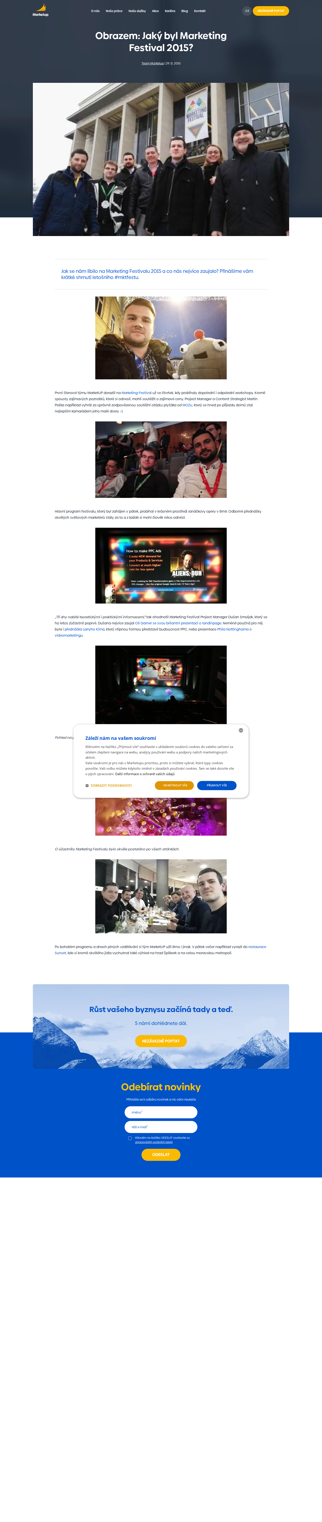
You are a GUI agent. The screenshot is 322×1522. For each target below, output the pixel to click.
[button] (108, 785)
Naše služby (137, 11)
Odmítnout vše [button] (175, 785)
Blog (184, 11)
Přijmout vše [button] (217, 785)
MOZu (187, 405)
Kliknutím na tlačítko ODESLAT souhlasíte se (162, 1140)
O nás (95, 11)
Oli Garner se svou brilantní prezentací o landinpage (178, 623)
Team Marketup (153, 63)
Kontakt (199, 11)
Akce (155, 11)
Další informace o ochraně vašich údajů (145, 774)
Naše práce (114, 11)
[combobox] (241, 730)
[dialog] (161, 761)
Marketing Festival (137, 392)
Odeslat (161, 1154)
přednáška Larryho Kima (84, 629)
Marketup (40, 11)
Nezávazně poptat (161, 1041)
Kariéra (170, 11)
